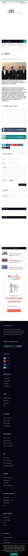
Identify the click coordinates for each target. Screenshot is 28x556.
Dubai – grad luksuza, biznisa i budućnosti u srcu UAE (15, 254)
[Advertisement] (14, 29)
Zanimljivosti (7, 374)
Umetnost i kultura (11, 44)
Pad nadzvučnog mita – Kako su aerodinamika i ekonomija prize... (16, 268)
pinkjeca (10, 59)
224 (25, 258)
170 (25, 265)
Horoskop (5, 217)
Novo (10, 248)
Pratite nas (5, 208)
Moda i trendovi (7, 513)
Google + (8, 361)
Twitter (7, 367)
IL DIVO (11, 106)
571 (25, 252)
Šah (4, 453)
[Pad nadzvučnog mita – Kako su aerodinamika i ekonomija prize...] (5, 267)
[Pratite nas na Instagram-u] (14, 139)
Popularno (5, 248)
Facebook (8, 364)
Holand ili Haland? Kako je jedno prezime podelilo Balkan (16, 261)
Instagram (8, 357)
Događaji (19, 44)
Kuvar (5, 394)
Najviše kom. (16, 248)
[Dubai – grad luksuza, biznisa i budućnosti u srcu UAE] (5, 253)
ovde (20, 551)
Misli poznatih (7, 434)
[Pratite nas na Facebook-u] (14, 132)
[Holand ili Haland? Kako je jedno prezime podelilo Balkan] (5, 260)
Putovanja (6, 414)
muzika (15, 106)
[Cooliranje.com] (14, 11)
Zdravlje (5, 473)
